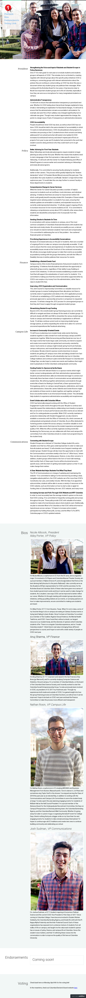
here (75, 988)
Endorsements (11, 20)
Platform (8, 14)
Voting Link (10, 23)
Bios (6, 17)
